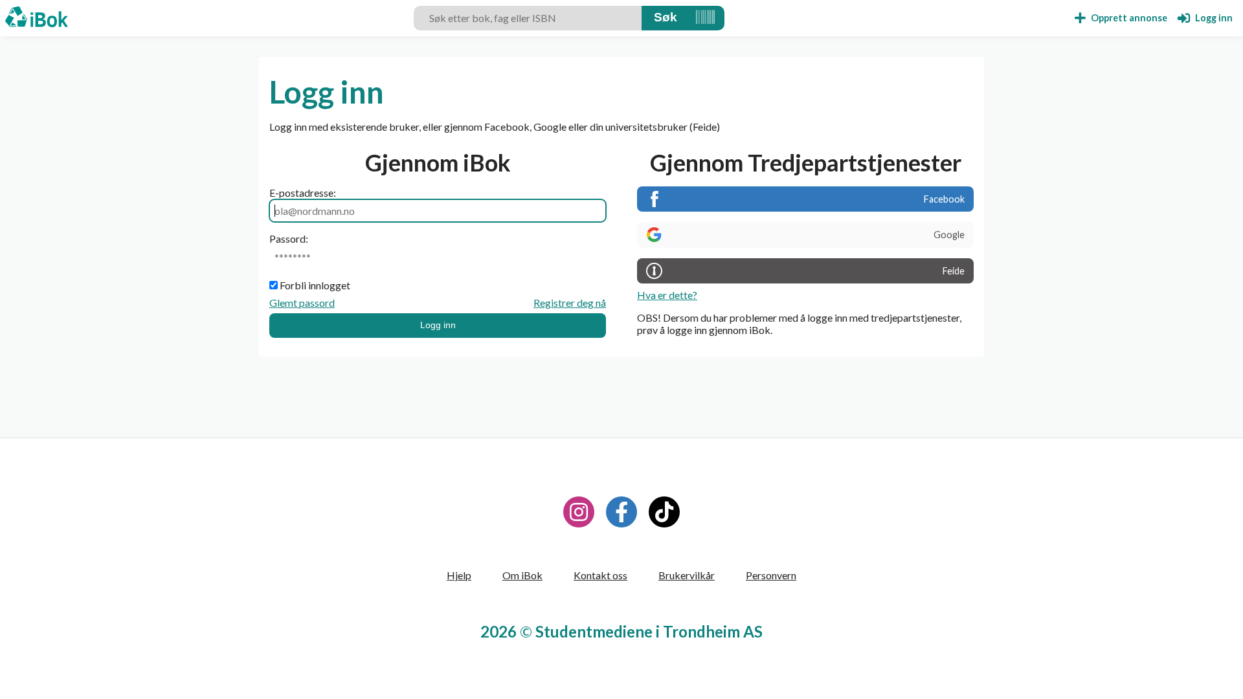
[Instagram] (578, 511)
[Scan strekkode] (705, 18)
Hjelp (459, 575)
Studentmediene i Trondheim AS (649, 631)
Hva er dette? (667, 295)
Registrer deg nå (569, 302)
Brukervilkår (686, 575)
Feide (954, 270)
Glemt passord (302, 302)
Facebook (944, 199)
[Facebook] (621, 511)
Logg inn (438, 325)
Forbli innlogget (315, 285)
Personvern (771, 575)
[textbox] (528, 18)
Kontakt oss (600, 575)
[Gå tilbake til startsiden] (36, 18)
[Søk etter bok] (665, 18)
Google (949, 234)
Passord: (288, 238)
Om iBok (522, 575)
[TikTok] (664, 511)
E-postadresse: (302, 192)
